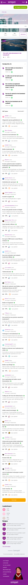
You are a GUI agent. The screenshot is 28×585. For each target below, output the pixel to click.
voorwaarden (6, 576)
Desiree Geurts (8, 177)
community (5, 562)
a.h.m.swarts (8, 267)
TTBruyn (7, 313)
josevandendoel (8, 406)
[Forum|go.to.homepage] (7, 7)
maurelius (7, 437)
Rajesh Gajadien (9, 192)
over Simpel (6, 560)
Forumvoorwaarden (8, 554)
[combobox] (14, 26)
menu (4, 2)
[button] (2, 7)
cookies (5, 574)
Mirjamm (7, 159)
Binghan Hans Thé (9, 220)
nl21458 (9, 523)
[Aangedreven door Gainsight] (14, 551)
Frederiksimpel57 (9, 344)
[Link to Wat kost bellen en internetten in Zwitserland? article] (3, 68)
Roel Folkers (8, 282)
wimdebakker (8, 375)
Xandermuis (7, 329)
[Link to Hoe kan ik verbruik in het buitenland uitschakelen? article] (3, 94)
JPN (8, 517)
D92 (8, 532)
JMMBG (7, 115)
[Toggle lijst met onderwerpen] (25, 64)
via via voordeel (6, 565)
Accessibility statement (19, 554)
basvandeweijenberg (10, 205)
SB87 (8, 537)
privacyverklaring (7, 571)
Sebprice (7, 391)
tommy (8, 513)
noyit (8, 508)
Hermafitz (7, 468)
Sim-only (4, 12)
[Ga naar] (1, 26)
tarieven (5, 567)
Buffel (8, 542)
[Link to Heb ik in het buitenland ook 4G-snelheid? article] (3, 102)
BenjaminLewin (8, 234)
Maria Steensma (9, 453)
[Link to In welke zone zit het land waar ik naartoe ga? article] (3, 76)
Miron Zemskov (8, 130)
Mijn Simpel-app (7, 569)
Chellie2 (7, 145)
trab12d (6, 251)
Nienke (6, 420)
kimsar (6, 298)
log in (23, 2)
